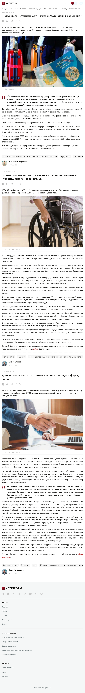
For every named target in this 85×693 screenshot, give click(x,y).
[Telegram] (11, 21)
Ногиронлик (8, 357)
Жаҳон (4, 624)
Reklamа (5, 676)
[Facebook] (16, 21)
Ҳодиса (39, 9)
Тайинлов (31, 9)
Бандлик (25, 565)
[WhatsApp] (7, 21)
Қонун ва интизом (51, 9)
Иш (34, 565)
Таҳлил (4, 615)
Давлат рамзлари (9, 646)
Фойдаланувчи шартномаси (13, 637)
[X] (20, 21)
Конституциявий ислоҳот (70, 9)
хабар (35, 349)
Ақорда (23, 9)
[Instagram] (3, 21)
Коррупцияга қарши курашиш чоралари (17, 650)
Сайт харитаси (8, 668)
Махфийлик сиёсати (10, 642)
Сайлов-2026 (14, 9)
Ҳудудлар (65, 157)
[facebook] (19, 594)
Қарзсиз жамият (10, 565)
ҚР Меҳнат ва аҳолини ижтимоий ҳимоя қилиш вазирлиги (30, 157)
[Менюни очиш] (81, 3)
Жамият (21, 357)
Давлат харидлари (9, 655)
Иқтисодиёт (7, 620)
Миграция (78, 157)
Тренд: (4, 9)
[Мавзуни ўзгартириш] (74, 3)
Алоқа (4, 672)
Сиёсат (5, 611)
